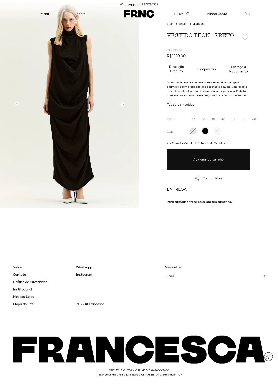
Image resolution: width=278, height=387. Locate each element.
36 (203, 119)
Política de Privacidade (30, 281)
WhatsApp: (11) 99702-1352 (139, 4)
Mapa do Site (23, 304)
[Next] (122, 104)
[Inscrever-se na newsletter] (263, 276)
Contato (19, 274)
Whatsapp (84, 267)
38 (213, 119)
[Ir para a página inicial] (139, 14)
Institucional (22, 289)
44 (244, 119)
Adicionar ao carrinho (208, 159)
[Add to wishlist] (245, 37)
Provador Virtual (182, 143)
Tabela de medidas (180, 104)
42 (233, 119)
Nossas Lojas (23, 296)
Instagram (84, 274)
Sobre (81, 13)
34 (193, 119)
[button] (44, 14)
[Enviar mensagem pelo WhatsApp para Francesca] (268, 357)
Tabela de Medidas (212, 143)
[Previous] (17, 104)
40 (223, 119)
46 (254, 119)
